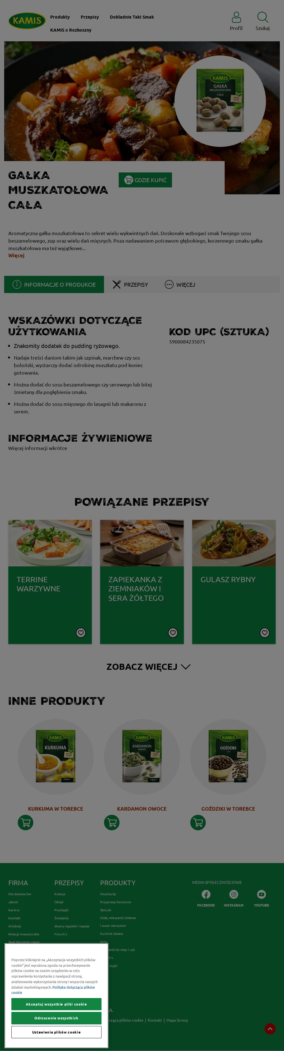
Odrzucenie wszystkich (56, 1018)
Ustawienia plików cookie (56, 1032)
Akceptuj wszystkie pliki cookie (56, 1004)
